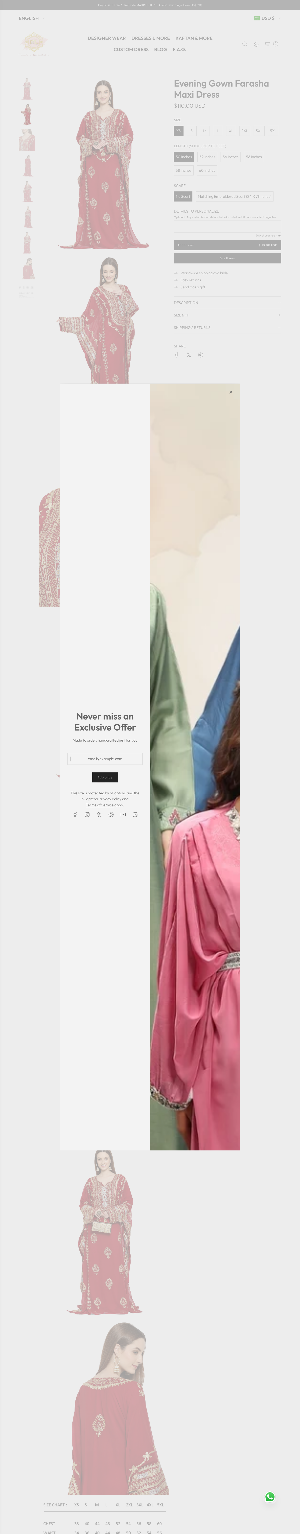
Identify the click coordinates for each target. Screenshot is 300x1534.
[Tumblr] (99, 814)
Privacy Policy (110, 798)
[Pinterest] (111, 814)
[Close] (230, 392)
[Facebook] (75, 814)
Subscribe (105, 777)
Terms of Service (100, 805)
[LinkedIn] (135, 814)
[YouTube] (123, 814)
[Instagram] (87, 814)
